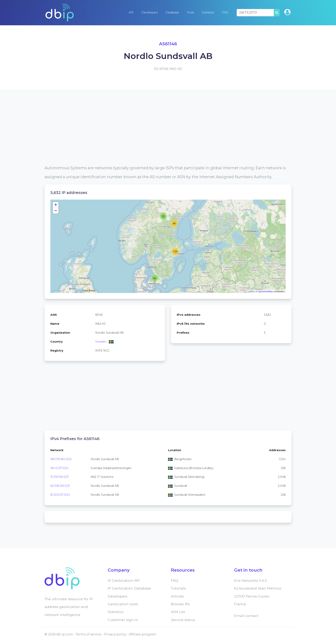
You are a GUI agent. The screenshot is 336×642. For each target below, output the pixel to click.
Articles (177, 596)
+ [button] (55, 204)
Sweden (101, 341)
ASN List (178, 612)
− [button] (55, 210)
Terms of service (88, 634)
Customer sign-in (123, 620)
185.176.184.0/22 (61, 459)
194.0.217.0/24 (59, 468)
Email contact (246, 616)
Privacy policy (115, 634)
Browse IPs (180, 604)
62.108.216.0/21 (60, 486)
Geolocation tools (123, 604)
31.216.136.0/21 (59, 477)
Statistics (208, 12)
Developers (150, 12)
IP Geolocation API (124, 580)
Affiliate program (142, 634)
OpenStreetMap (265, 291)
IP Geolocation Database (129, 588)
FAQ (225, 12)
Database (172, 12)
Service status (183, 620)
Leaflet (251, 291)
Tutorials (178, 588)
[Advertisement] (161, 136)
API (131, 12)
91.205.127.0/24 (60, 494)
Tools (190, 12)
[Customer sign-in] (287, 12)
